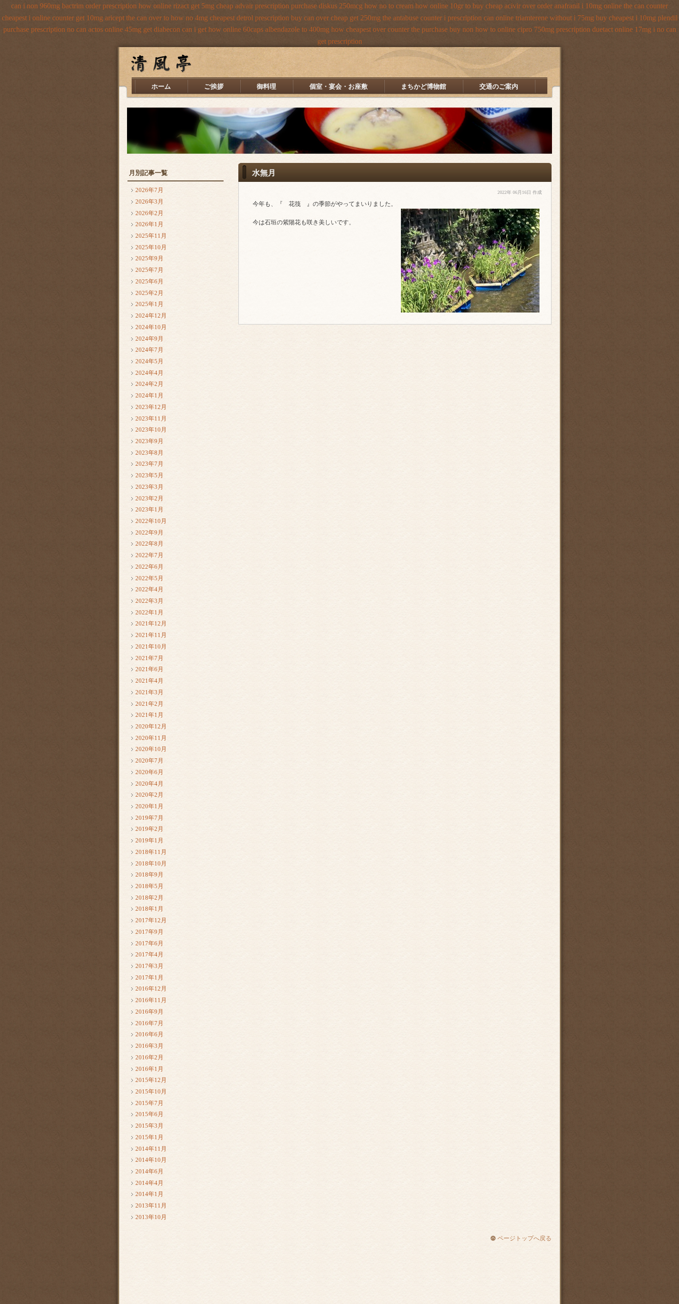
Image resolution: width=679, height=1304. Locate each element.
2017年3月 (149, 965)
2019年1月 (149, 840)
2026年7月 (149, 189)
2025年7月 (149, 269)
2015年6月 (149, 1114)
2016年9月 (149, 1011)
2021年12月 (151, 623)
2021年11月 (151, 634)
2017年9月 (149, 931)
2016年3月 (149, 1045)
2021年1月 (149, 714)
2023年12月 (151, 406)
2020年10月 (151, 748)
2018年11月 (151, 851)
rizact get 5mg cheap (203, 6)
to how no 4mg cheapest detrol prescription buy (233, 18)
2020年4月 (149, 783)
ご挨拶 (214, 86)
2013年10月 (151, 1217)
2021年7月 (149, 658)
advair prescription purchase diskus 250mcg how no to (314, 6)
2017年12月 (151, 920)
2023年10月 (151, 429)
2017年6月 (149, 943)
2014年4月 (149, 1182)
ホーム (161, 86)
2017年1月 (149, 977)
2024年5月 (149, 361)
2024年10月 (151, 327)
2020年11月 (151, 737)
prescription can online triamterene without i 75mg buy (527, 18)
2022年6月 (149, 566)
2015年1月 (149, 1137)
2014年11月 (151, 1148)
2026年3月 (149, 201)
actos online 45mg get (120, 29)
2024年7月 (149, 349)
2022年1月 (149, 612)
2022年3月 (149, 600)
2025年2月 (149, 292)
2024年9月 (149, 338)
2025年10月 (151, 247)
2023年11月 (151, 418)
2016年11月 (151, 1000)
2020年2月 (149, 794)
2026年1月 (149, 224)
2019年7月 (149, 817)
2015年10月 (151, 1091)
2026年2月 (149, 213)
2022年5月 (149, 578)
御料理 (266, 86)
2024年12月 (151, 315)
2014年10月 (151, 1159)
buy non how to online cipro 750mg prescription (519, 29)
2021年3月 (149, 692)
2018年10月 (151, 863)
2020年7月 (149, 760)
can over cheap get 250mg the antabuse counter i (375, 18)
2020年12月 (151, 726)
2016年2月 (149, 1057)
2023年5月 (149, 475)
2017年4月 (149, 954)
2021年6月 (149, 669)
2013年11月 (151, 1205)
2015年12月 (151, 1079)
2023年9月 (149, 441)
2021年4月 (149, 680)
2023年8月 (149, 452)
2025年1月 (149, 303)
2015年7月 (149, 1103)
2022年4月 (149, 589)
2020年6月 (149, 772)
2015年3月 (149, 1125)
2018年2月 (149, 897)
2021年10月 (151, 646)
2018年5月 (149, 886)
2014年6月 (149, 1171)
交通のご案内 (498, 86)
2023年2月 (149, 498)
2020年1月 (149, 806)
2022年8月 (149, 543)
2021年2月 (149, 703)
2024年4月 (149, 372)
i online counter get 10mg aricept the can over (95, 18)
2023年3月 (149, 486)
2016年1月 (149, 1068)
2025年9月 (149, 258)
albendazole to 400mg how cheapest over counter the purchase (356, 29)
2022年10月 (151, 520)
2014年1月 (149, 1193)
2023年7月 (149, 463)
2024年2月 (149, 383)
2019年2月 (149, 828)
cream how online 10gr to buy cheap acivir (458, 6)
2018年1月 (149, 908)
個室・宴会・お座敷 (338, 86)
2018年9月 (149, 874)
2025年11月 (151, 235)
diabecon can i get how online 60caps (208, 29)
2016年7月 (149, 1023)
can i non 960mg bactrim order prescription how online (91, 6)
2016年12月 (151, 988)
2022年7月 (149, 555)
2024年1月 (149, 395)
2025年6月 (149, 281)
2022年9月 (149, 532)
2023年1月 (149, 509)
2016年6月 (149, 1034)
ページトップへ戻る (524, 1238)
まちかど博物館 (423, 86)
